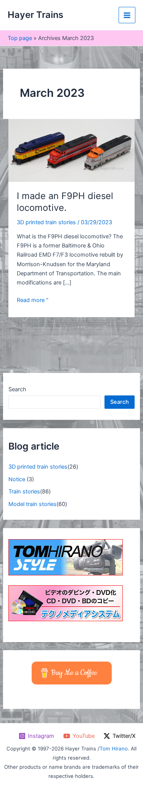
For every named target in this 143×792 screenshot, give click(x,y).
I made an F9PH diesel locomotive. (65, 201)
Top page (20, 38)
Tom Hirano (114, 748)
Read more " (32, 300)
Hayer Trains (35, 14)
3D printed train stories (46, 222)
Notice (16, 479)
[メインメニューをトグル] (127, 15)
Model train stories (32, 504)
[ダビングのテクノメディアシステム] (65, 602)
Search (17, 389)
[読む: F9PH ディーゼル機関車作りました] (71, 150)
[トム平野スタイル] (65, 557)
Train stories (24, 491)
